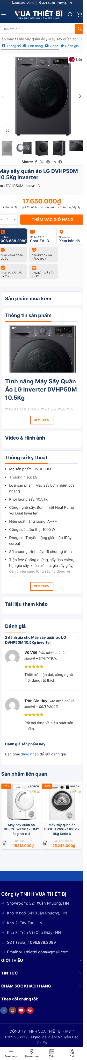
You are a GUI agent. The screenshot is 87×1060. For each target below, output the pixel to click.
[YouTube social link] (21, 1010)
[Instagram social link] (12, 1010)
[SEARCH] (80, 29)
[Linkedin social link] (54, 162)
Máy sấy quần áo (31, 39)
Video (53, 46)
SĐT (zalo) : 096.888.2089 (31, 942)
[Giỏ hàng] (80, 14)
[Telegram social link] (60, 162)
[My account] (70, 14)
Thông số (13, 46)
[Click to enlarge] (7, 130)
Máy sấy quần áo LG (65, 39)
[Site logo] (38, 14)
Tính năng (34, 46)
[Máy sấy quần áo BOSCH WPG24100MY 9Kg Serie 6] (62, 802)
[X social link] (42, 162)
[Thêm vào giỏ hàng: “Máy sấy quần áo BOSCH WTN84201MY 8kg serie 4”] (4, 843)
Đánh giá (71, 46)
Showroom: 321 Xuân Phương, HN (38, 903)
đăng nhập (30, 754)
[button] (80, 96)
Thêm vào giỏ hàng (52, 219)
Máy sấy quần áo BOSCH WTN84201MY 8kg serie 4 (21, 829)
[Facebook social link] (36, 162)
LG (38, 186)
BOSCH (34, 786)
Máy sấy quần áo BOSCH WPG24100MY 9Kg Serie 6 (62, 829)
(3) (38, 791)
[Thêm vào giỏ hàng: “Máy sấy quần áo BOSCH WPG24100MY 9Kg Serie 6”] (45, 843)
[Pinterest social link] (48, 162)
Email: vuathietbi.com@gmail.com (38, 952)
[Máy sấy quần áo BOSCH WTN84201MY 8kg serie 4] (21, 802)
